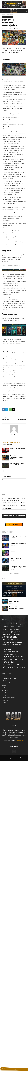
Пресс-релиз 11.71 (16, 558)
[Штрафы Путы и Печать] (5, 450)
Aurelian (5, 28)
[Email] (13, 409)
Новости (4, 680)
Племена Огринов (9, 654)
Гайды (4, 685)
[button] (2, 11)
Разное (4, 702)
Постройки (10, 17)
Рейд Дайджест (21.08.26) (18, 536)
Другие (4, 695)
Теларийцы (8, 662)
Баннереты (20, 624)
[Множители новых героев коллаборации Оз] (5, 568)
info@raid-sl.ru (19, 740)
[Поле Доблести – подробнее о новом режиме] (5, 458)
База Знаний (9, 14)
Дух (11, 631)
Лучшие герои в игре (9, 678)
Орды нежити (16, 644)
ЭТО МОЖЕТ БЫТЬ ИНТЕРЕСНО (11, 442)
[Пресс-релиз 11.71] (5, 560)
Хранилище (5, 419)
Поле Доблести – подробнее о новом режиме (16, 457)
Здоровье (15, 634)
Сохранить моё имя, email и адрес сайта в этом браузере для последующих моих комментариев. (13, 500)
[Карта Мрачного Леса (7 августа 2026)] (5, 465)
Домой (3, 14)
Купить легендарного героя (10, 1069)
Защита (6, 634)
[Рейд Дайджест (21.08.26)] (5, 538)
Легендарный (10, 637)
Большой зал (22, 419)
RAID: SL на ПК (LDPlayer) (14, 525)
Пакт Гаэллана (10, 652)
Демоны (5, 632)
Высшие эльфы (7, 629)
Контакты (5, 690)
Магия (5, 639)
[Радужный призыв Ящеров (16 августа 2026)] (14, 589)
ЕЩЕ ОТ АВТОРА (7, 444)
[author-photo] (14, 432)
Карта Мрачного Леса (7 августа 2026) (17, 464)
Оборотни (6, 644)
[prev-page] (3, 471)
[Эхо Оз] (5, 553)
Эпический (8, 667)
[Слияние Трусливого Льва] (5, 545)
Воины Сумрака (15, 626)
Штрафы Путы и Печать (17, 448)
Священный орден (9, 659)
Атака (11, 623)
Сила (20, 659)
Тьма (16, 664)
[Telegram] (6, 409)
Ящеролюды (20, 667)
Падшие (7, 649)
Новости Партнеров (8, 697)
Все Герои (5, 688)
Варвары (5, 627)
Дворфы (17, 629)
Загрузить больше (13, 573)
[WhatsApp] (10, 409)
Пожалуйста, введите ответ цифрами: (14, 505)
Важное (4, 692)
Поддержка (8, 656)
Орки (4, 647)
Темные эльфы (7, 664)
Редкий (20, 657)
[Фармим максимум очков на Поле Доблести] (5, 601)
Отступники (11, 647)
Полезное (5, 700)
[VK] (3, 409)
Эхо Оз (13, 551)
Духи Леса (17, 632)
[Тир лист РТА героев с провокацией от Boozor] (5, 608)
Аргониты (4, 624)
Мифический (14, 639)
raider (4, 595)
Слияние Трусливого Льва (18, 543)
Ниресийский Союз (12, 642)
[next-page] (5, 471)
